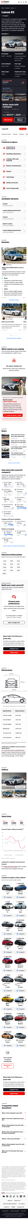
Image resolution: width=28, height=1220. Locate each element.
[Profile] (23, 2)
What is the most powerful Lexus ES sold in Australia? (12, 1132)
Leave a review (9, 91)
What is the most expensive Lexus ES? (13, 1119)
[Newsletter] (19, 2)
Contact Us (6, 1207)
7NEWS (13, 1207)
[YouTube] (4, 1196)
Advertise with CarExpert (10, 1203)
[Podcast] (24, 1196)
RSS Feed (23, 1210)
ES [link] (15, 8)
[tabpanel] (14, 290)
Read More (5, 33)
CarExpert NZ (20, 1207)
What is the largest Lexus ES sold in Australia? (12, 1125)
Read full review (14, 300)
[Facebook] (7, 1196)
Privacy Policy (5, 1210)
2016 (11, 570)
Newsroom (17, 1200)
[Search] (21, 2)
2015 (18, 570)
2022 (11, 564)
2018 (18, 567)
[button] (8, 98)
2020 (4, 567)
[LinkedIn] (21, 1196)
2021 (18, 564)
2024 (18, 561)
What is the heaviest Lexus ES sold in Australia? (13, 1144)
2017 (4, 570)
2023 (4, 564)
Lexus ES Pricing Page (10, 866)
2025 (11, 561)
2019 (11, 567)
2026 (4, 561)
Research (7, 8)
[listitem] (5, 573)
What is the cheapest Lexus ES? (12, 1113)
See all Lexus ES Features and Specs (14, 546)
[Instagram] (11, 1196)
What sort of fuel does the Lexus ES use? (12, 1151)
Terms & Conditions (14, 1210)
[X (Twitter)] (17, 1196)
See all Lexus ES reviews (14, 338)
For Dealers (22, 1203)
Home (3, 8)
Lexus (12, 8)
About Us (10, 1200)
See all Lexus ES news (14, 463)
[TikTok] (14, 1196)
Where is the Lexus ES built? (11, 1139)
